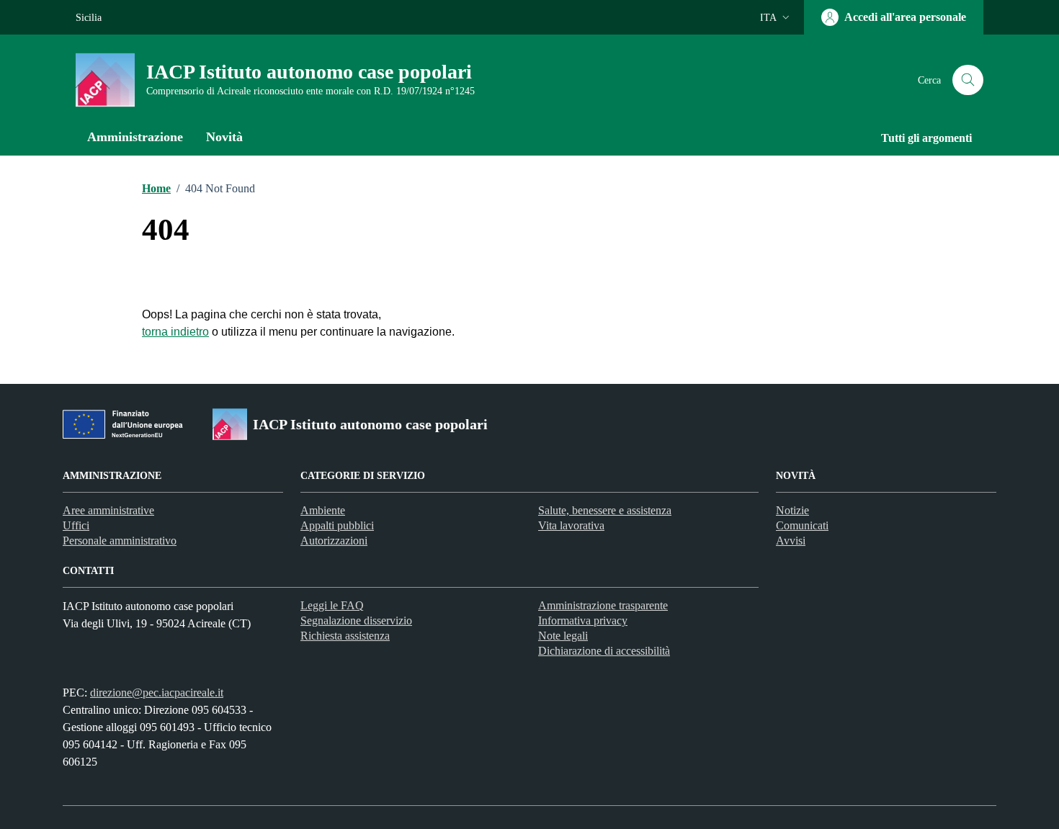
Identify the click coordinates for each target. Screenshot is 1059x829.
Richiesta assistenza (345, 635)
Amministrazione (135, 137)
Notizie (792, 510)
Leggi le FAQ (332, 605)
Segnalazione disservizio (356, 620)
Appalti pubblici (337, 525)
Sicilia (89, 17)
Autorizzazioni (333, 540)
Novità (224, 137)
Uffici (76, 525)
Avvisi (790, 540)
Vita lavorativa (571, 525)
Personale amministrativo (119, 540)
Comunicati (802, 525)
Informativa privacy (582, 620)
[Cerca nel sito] (967, 80)
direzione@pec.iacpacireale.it (156, 692)
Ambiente (322, 510)
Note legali (563, 635)
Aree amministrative (108, 510)
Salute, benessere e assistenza (604, 510)
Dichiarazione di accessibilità (604, 651)
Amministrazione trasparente (603, 605)
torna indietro (175, 332)
